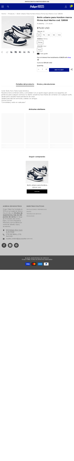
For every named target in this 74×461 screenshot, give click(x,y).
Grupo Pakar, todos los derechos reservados (37, 259)
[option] (17, 32)
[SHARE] (71, 69)
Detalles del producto (25, 84)
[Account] (66, 7)
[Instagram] (10, 245)
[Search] (8, 6)
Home (3, 14)
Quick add (37, 191)
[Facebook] (4, 245)
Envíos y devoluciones (46, 84)
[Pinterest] (16, 245)
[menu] (2, 6)
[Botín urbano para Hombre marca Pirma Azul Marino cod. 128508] (37, 172)
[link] (13, 145)
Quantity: (40, 65)
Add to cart (59, 70)
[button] (2, 52)
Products (11, 14)
